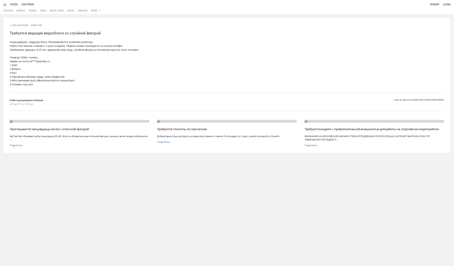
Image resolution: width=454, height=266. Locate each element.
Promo (33, 10)
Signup (434, 4)
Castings (27, 4)
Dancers (83, 10)
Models (20, 10)
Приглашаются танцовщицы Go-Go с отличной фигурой (49, 129)
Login (446, 4)
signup (406, 99)
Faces (14, 4)
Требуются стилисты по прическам (182, 129)
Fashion (8, 10)
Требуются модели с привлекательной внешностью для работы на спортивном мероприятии (372, 129)
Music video (57, 10)
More (94, 10)
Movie (70, 10)
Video (43, 10)
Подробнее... (16, 145)
